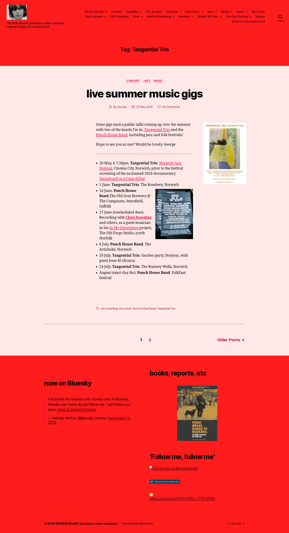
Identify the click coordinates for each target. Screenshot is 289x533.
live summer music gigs (144, 93)
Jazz (210, 11)
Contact (116, 11)
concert (133, 80)
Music (240, 11)
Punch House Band (111, 135)
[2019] (197, 413)
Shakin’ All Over (208, 16)
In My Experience (124, 228)
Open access (94, 16)
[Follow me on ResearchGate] (197, 468)
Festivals (172, 11)
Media (225, 11)
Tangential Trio (157, 130)
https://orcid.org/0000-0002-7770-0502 (182, 498)
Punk (136, 16)
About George (94, 11)
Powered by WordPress (137, 523)
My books (258, 11)
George (122, 107)
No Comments (171, 107)
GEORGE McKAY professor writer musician (86, 523)
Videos (260, 16)
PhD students (120, 16)
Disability (132, 11)
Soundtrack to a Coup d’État (122, 179)
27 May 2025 (144, 107)
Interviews (192, 11)
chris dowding (109, 308)
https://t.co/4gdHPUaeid (76, 410)
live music (125, 308)
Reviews (184, 16)
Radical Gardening (159, 16)
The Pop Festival (237, 16)
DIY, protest (154, 11)
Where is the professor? (248, 21)
